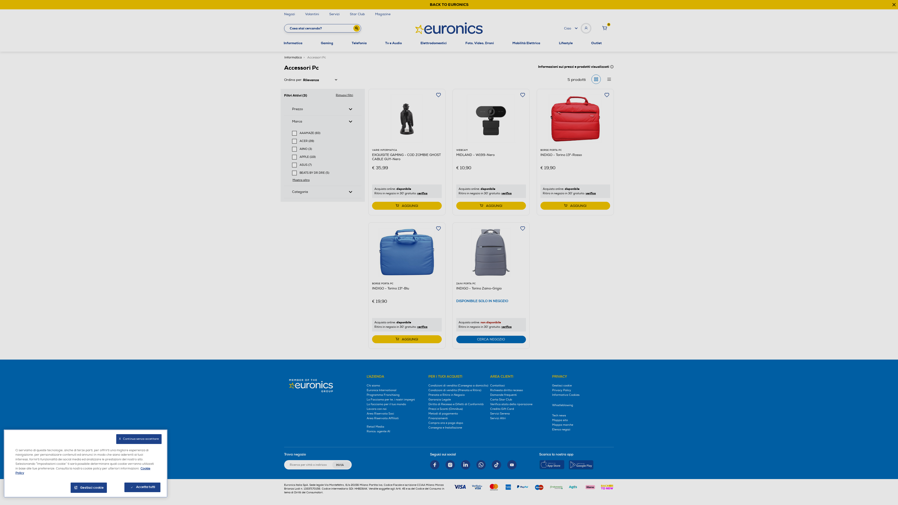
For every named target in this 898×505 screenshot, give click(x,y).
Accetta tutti (145, 487)
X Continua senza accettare (139, 439)
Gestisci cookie (92, 488)
